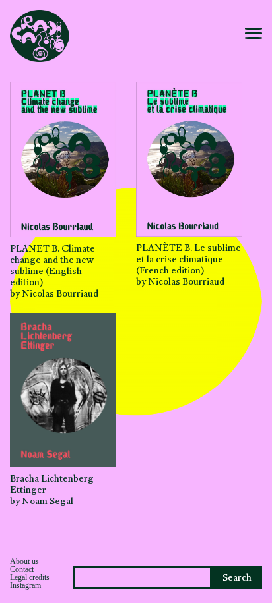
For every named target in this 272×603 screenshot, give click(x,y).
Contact (22, 569)
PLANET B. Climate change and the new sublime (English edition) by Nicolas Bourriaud (54, 271)
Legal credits (30, 577)
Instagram (25, 585)
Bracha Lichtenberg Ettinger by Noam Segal (52, 490)
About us (24, 561)
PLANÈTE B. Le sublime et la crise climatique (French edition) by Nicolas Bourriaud (188, 265)
